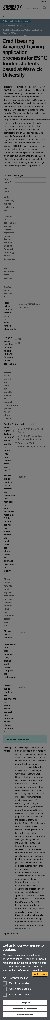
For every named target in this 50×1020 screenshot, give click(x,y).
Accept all (25, 1002)
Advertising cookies (19, 989)
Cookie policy (40, 974)
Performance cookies (20, 994)
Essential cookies (18, 977)
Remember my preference (25, 1008)
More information (25, 1014)
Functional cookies (18, 983)
